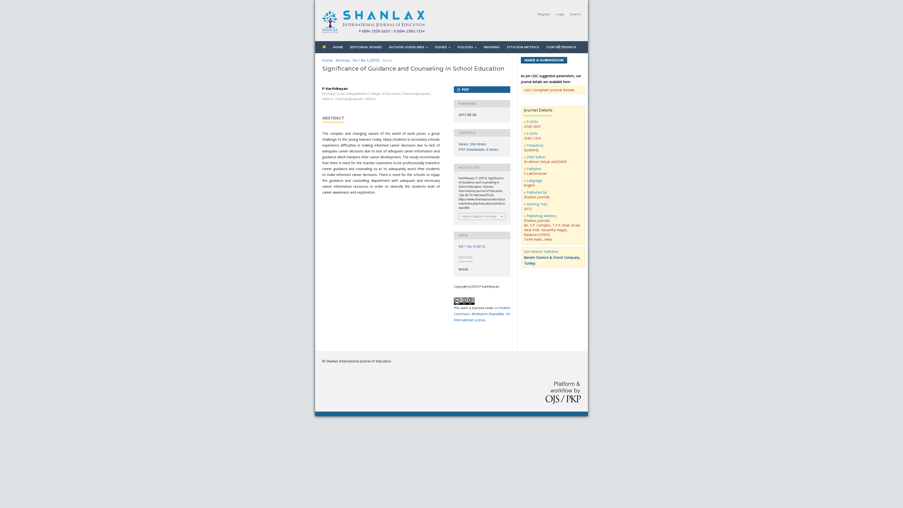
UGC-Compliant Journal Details (549, 89)
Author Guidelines (407, 47)
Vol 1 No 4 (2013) (365, 60)
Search (569, 47)
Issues (441, 47)
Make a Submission (544, 60)
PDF (465, 89)
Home (338, 47)
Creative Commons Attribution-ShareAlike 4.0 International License (482, 314)
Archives (343, 60)
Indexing (492, 47)
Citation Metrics (523, 47)
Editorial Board (366, 47)
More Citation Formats (479, 216)
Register (544, 14)
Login (560, 14)
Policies (466, 47)
